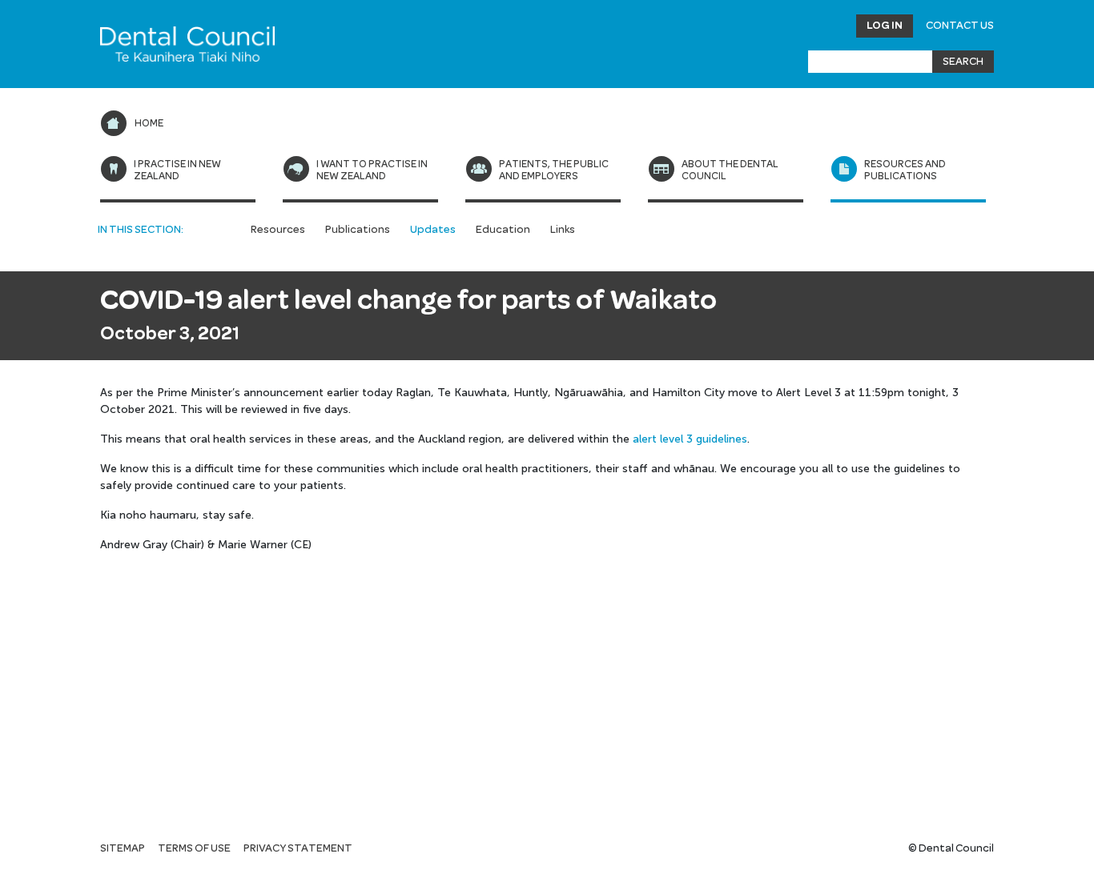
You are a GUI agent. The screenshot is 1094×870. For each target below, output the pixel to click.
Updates (433, 229)
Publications (357, 229)
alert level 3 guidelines (690, 439)
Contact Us (960, 25)
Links (562, 229)
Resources (278, 229)
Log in (885, 25)
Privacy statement (297, 848)
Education (503, 229)
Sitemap (122, 848)
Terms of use (194, 848)
